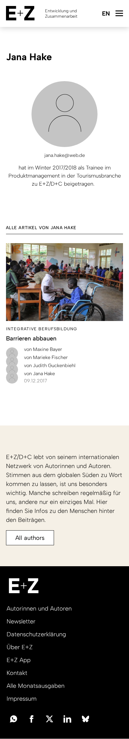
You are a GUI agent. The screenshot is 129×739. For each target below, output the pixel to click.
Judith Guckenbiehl (49, 365)
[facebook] (31, 718)
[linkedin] (67, 718)
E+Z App (19, 660)
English (106, 14)
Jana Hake (39, 373)
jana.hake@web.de (64, 155)
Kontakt (17, 672)
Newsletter (21, 621)
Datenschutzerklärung (36, 634)
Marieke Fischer (46, 357)
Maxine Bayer (43, 349)
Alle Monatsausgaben (35, 685)
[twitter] (49, 718)
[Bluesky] (85, 718)
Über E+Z (20, 647)
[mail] (13, 718)
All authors (30, 537)
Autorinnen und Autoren (39, 608)
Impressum (22, 698)
